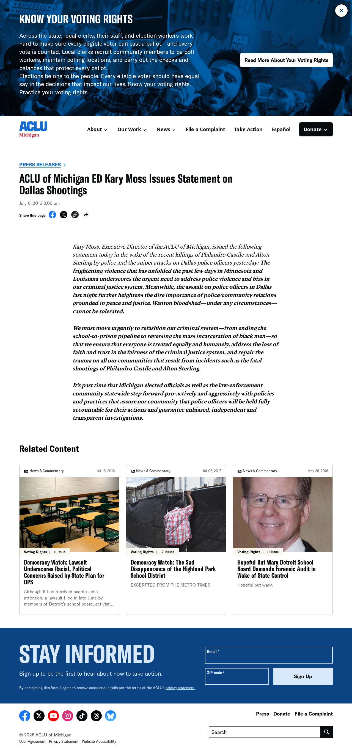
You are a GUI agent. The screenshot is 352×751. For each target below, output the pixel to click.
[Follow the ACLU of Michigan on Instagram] (67, 716)
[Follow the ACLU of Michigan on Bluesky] (110, 716)
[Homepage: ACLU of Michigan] (38, 129)
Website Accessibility (99, 741)
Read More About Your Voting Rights (286, 60)
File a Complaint (205, 129)
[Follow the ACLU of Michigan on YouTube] (53, 716)
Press (262, 714)
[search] (327, 732)
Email (213, 651)
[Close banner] (341, 10)
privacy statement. (181, 688)
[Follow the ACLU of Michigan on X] (39, 716)
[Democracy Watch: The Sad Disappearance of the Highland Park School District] (176, 540)
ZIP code (215, 672)
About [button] (94, 129)
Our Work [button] (129, 129)
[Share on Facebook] (52, 217)
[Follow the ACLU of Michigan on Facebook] (24, 716)
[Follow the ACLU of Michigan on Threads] (96, 716)
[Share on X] (63, 217)
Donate (281, 714)
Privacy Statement (64, 741)
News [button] (163, 129)
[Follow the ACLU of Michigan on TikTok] (81, 716)
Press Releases (40, 164)
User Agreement (32, 741)
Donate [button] (313, 129)
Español (280, 129)
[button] (75, 215)
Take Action (248, 129)
